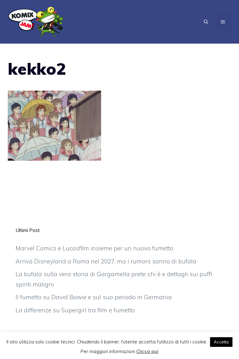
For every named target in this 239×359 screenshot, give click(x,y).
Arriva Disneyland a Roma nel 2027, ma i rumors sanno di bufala (106, 261)
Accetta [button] (221, 341)
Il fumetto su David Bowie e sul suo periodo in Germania (94, 297)
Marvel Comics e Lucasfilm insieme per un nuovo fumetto (94, 248)
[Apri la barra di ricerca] (206, 21)
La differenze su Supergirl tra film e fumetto (75, 310)
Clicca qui (147, 351)
